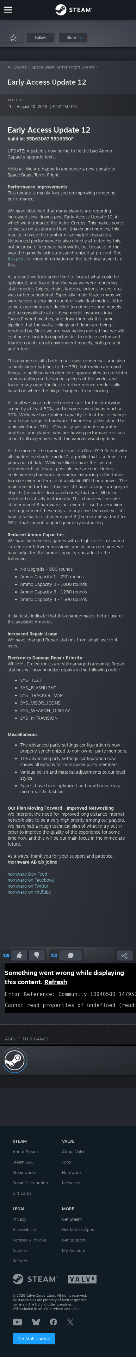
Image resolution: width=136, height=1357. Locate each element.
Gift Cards (22, 1193)
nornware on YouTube (29, 892)
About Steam (25, 1151)
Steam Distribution (30, 1182)
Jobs (66, 1161)
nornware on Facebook (31, 880)
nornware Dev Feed (27, 874)
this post (16, 258)
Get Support (73, 1239)
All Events (17, 66)
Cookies (20, 1250)
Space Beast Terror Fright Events (63, 66)
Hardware (71, 1172)
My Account (74, 1250)
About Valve (73, 1151)
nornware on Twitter (28, 886)
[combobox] (73, 37)
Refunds (20, 1260)
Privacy (19, 1219)
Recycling (71, 1182)
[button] (40, 37)
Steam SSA (23, 1161)
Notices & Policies (29, 1239)
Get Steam (72, 1219)
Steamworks (24, 1172)
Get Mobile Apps (34, 1338)
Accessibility (24, 1229)
